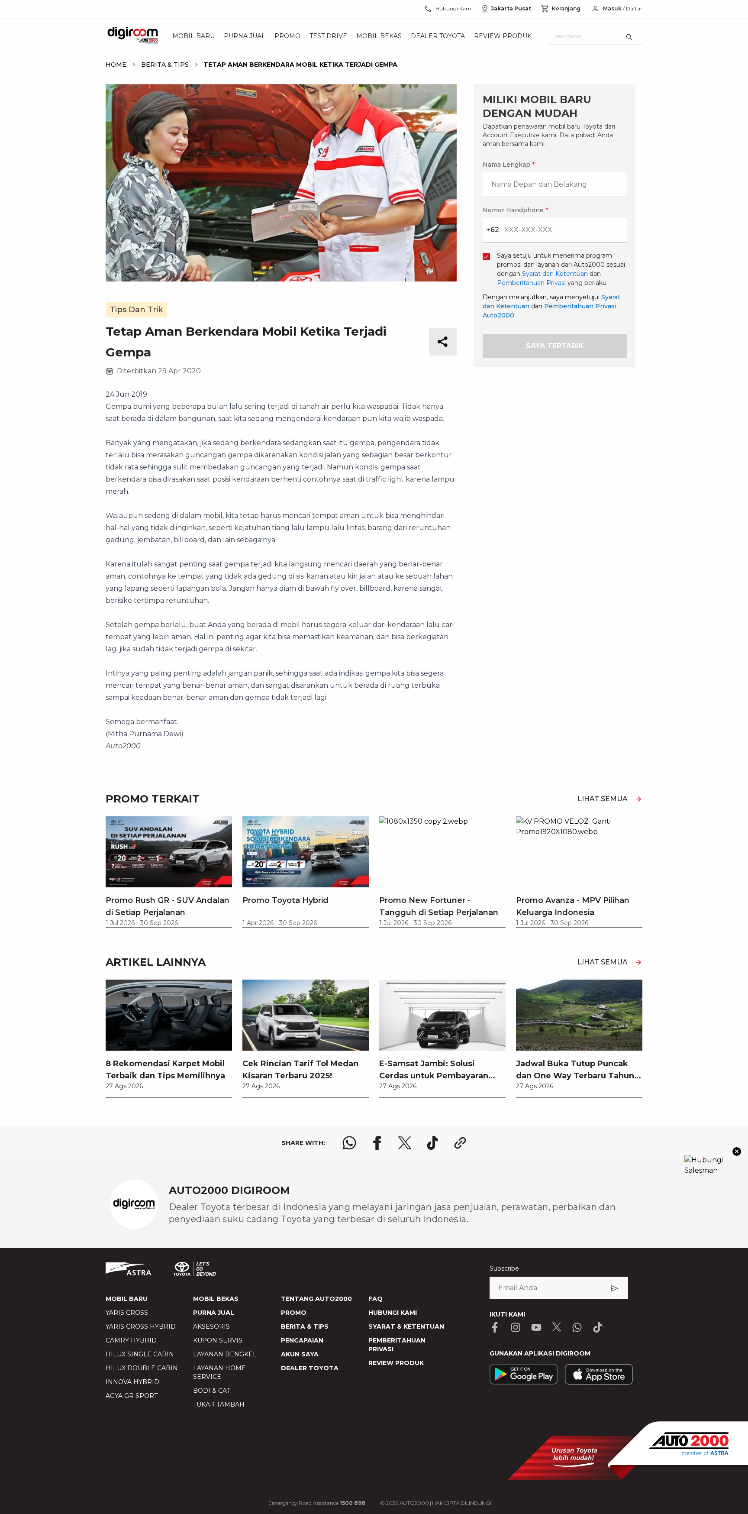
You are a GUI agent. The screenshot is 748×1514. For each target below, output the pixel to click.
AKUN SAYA (300, 1354)
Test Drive (328, 36)
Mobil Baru (193, 36)
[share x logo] (405, 1143)
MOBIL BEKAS (216, 1299)
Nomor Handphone (515, 210)
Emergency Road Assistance (316, 1503)
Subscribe (504, 1268)
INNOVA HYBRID (132, 1382)
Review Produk (503, 36)
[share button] (443, 342)
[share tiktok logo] (432, 1143)
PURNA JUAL (213, 1313)
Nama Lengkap (509, 164)
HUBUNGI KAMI (392, 1313)
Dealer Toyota (438, 36)
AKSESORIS (211, 1326)
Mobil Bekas (379, 36)
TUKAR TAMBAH (219, 1404)
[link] (169, 1038)
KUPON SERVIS (217, 1340)
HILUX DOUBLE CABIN (142, 1368)
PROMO (293, 1313)
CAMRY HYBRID (131, 1340)
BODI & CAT (211, 1390)
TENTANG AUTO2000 (316, 1299)
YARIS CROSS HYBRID (141, 1326)
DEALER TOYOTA (310, 1368)
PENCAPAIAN (302, 1340)
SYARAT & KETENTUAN (406, 1326)
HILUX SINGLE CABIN (140, 1354)
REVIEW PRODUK (396, 1363)
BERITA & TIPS (305, 1326)
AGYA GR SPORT (132, 1396)
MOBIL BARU (127, 1299)
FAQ (375, 1299)
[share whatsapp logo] (349, 1143)
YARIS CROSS (127, 1313)
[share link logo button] (460, 1143)
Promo (287, 36)
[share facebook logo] (377, 1143)
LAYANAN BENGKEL (225, 1354)
